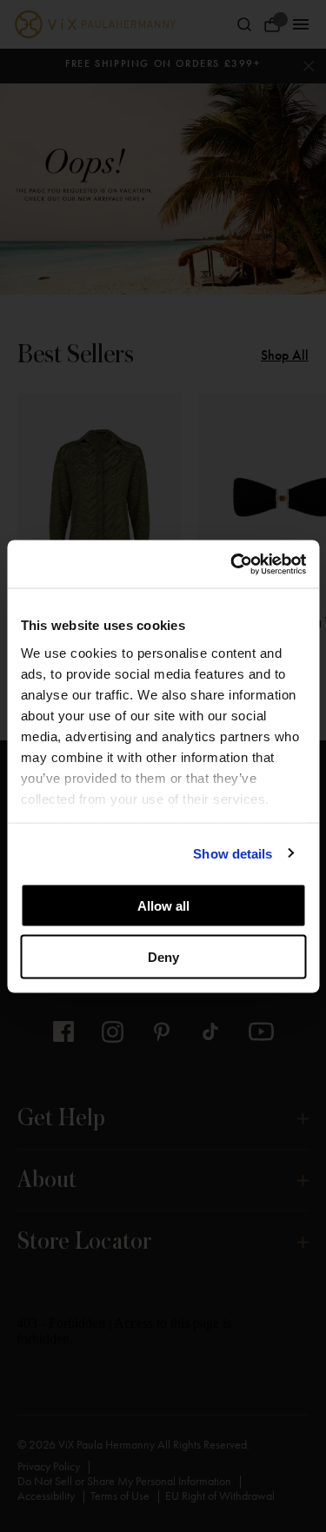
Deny (163, 956)
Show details (232, 853)
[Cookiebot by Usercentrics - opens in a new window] (232, 564)
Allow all (163, 906)
